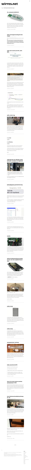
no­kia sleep (10, 306)
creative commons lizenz (12, 455)
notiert (11, 88)
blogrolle (25, 457)
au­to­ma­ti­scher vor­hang (13, 342)
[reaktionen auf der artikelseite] (15, 343)
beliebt (24, 461)
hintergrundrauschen (26, 459)
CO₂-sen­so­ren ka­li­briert (13, 12)
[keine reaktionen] (15, 185)
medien (24, 460)
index (24, 454)
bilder (11, 438)
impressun (25, 455)
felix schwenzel (9, 452)
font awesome (16, 454)
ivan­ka (8, 236)
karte (24, 462)
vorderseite (25, 452)
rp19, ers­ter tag (11, 115)
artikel (11, 179)
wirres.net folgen (26, 456)
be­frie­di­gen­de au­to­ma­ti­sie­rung (15, 184)
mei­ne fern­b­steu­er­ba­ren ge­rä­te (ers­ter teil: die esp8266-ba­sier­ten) (15, 260)
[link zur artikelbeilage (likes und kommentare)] (12, 414)
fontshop (9, 454)
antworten (12, 109)
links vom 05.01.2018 (12, 364)
